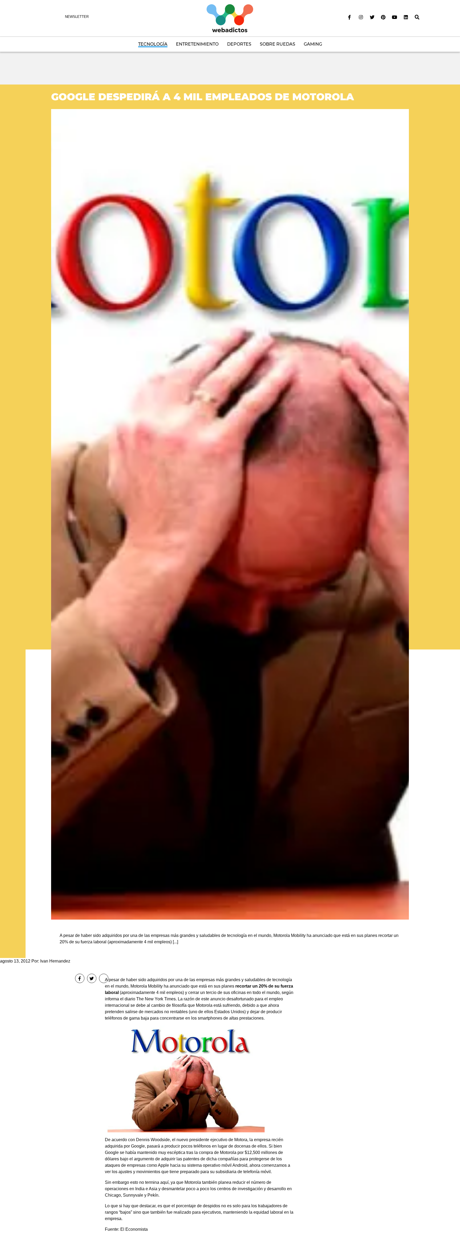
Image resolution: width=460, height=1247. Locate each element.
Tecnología (152, 44)
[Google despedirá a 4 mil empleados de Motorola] (230, 514)
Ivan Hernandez (55, 961)
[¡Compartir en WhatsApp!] (103, 978)
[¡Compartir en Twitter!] (91, 978)
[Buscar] (417, 17)
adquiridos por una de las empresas (180, 979)
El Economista (134, 1229)
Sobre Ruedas (277, 44)
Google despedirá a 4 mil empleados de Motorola (202, 97)
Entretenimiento (197, 44)
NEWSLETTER (77, 17)
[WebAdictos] (230, 18)
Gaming (313, 44)
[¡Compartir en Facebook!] (79, 978)
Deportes (239, 44)
